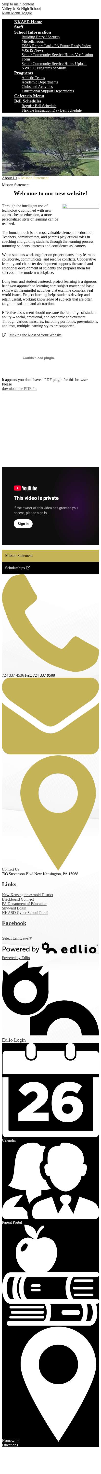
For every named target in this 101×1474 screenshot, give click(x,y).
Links (9, 884)
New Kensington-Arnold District (27, 895)
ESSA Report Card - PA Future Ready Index (56, 46)
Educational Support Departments (48, 91)
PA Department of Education (24, 904)
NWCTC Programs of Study (44, 68)
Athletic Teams (33, 78)
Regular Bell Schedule (39, 106)
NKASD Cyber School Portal (25, 912)
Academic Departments (40, 82)
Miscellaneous (33, 41)
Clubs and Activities (37, 86)
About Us (9, 178)
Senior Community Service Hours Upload (54, 63)
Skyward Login (14, 908)
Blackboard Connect (18, 899)
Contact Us (10, 869)
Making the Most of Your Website (35, 335)
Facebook (14, 923)
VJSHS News (32, 50)
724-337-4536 (13, 675)
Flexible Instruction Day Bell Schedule (52, 110)
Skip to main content (18, 4)
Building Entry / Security (41, 37)
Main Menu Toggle (17, 13)
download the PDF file (19, 388)
